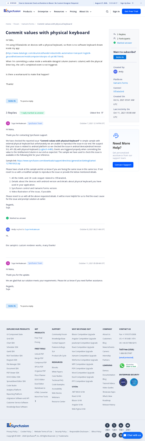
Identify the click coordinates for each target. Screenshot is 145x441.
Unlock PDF (39, 354)
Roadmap (107, 400)
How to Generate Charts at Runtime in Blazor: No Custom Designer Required (48, 3)
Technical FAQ (57, 380)
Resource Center (58, 401)
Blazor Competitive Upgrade (83, 334)
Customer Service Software (17, 402)
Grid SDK (10, 338)
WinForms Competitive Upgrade (85, 360)
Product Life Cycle (59, 355)
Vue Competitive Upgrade (82, 351)
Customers (107, 338)
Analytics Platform (14, 390)
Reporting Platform (14, 394)
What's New (107, 396)
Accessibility (57, 389)
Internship (107, 355)
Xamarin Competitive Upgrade (84, 355)
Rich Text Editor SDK (15, 355)
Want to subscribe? (124, 52)
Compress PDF (41, 362)
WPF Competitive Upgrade (82, 364)
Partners (106, 360)
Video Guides (108, 387)
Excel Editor (39, 384)
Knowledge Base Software (17, 407)
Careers (106, 351)
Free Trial (38, 338)
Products (27, 11)
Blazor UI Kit (77, 400)
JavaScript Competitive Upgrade (85, 343)
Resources (59, 11)
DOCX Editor (40, 379)
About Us (84, 11)
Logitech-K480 (46, 149)
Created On (119, 96)
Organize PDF (40, 371)
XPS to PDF (39, 367)
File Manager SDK (13, 364)
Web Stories (57, 393)
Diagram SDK (12, 360)
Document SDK (13, 368)
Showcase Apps (109, 392)
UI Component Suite (15, 334)
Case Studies (57, 376)
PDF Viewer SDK (13, 373)
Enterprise (43, 11)
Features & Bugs (58, 347)
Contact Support (123, 164)
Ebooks (55, 367)
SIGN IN (12, 101)
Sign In (116, 11)
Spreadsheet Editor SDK (16, 381)
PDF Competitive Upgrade (82, 368)
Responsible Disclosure (79, 431)
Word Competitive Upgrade (83, 373)
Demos (105, 370)
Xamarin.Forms (28, 24)
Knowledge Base (58, 338)
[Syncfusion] (18, 425)
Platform (117, 79)
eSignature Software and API (18, 398)
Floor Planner (40, 375)
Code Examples (58, 384)
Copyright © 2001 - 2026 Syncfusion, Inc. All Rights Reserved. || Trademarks (37, 436)
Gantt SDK (11, 351)
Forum (16, 24)
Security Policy (61, 431)
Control (117, 88)
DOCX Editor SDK (13, 377)
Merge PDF (39, 358)
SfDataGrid (118, 91)
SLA (53, 351)
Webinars (56, 397)
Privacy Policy (12, 431)
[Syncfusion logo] (14, 10)
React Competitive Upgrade (83, 347)
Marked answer (124, 42)
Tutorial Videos (109, 383)
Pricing (73, 11)
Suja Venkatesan (32, 229)
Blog (104, 343)
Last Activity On (121, 109)
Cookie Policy (26, 431)
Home (8, 24)
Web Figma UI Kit (78, 409)
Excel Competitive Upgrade (83, 377)
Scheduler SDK (12, 347)
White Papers (57, 372)
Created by (119, 67)
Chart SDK (11, 343)
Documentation (109, 375)
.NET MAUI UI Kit (78, 392)
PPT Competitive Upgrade (82, 381)
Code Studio (12, 385)
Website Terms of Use (43, 431)
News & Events (108, 347)
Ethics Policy (96, 431)
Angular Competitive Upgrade (84, 338)
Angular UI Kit (77, 404)
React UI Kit (76, 396)
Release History (109, 404)
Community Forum (59, 334)
